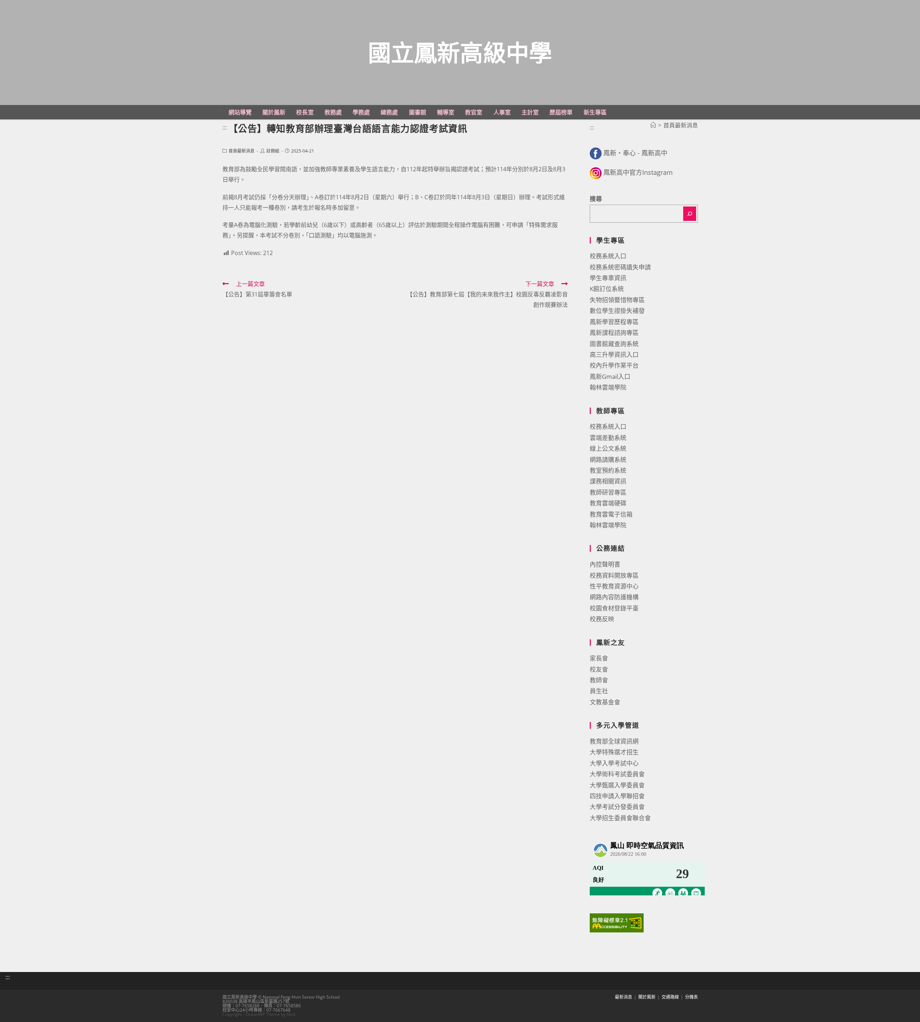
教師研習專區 (608, 492)
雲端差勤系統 (608, 437)
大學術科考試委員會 (617, 774)
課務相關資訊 (608, 481)
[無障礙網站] (617, 922)
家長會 (599, 658)
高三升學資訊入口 (614, 354)
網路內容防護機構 (614, 597)
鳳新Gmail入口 (610, 376)
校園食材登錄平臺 (614, 608)
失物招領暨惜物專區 (617, 300)
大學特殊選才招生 (614, 752)
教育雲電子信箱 (611, 514)
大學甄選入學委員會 (617, 785)
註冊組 (272, 151)
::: (219, 110)
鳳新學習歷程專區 (614, 322)
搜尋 (596, 199)
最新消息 (623, 997)
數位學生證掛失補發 (617, 310)
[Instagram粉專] (596, 172)
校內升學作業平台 (614, 365)
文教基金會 (605, 702)
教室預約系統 (608, 470)
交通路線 (670, 997)
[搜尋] (689, 213)
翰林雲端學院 (608, 387)
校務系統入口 (608, 256)
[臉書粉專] (596, 153)
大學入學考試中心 (614, 763)
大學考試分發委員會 (617, 807)
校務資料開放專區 (614, 575)
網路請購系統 (608, 459)
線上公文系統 (608, 448)
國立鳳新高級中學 (460, 52)
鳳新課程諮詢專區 (614, 332)
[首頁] (653, 125)
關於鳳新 (647, 997)
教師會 (599, 680)
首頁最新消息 (241, 151)
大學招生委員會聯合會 (620, 818)
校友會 (599, 669)
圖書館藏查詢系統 (614, 344)
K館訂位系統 (607, 289)
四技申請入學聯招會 (617, 796)
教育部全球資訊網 (614, 741)
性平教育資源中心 (614, 586)
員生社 (599, 691)
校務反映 (602, 619)
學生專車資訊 (608, 278)
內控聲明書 (605, 564)
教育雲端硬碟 (608, 503)
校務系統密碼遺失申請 (620, 267)
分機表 (691, 997)
